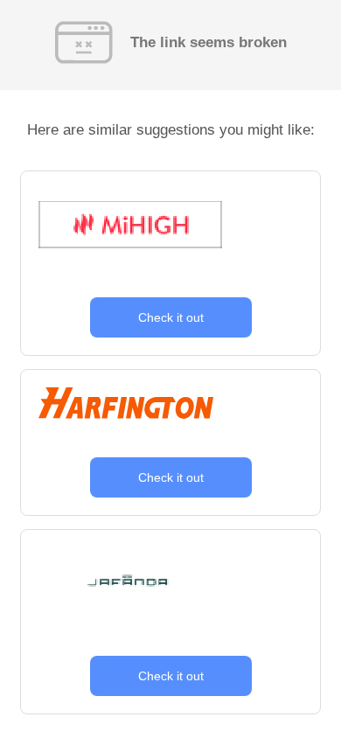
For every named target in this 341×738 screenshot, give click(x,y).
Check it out (171, 317)
